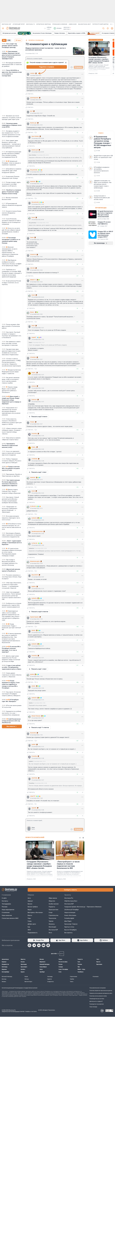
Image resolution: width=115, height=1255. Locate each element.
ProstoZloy (34, 433)
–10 (82, 291)
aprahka (32, 674)
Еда (29, 927)
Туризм (51, 921)
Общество (52, 901)
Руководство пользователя (96, 1004)
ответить (30, 94)
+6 (77, 213)
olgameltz (34, 808)
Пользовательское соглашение (97, 988)
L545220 (32, 73)
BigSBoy (34, 586)
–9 (82, 487)
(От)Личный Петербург (71, 909)
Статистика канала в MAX (10, 918)
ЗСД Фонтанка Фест (84, 24)
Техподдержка (6, 904)
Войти (33, 829)
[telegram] (34, 945)
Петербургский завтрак (100, 24)
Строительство (53, 915)
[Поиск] (103, 28)
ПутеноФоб (33, 732)
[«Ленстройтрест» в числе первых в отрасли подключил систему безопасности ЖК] (70, 850)
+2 (77, 132)
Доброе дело (32, 924)
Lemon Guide (73, 24)
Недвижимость (32, 932)
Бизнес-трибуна (33, 907)
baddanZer (32, 181)
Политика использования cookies (98, 996)
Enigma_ (34, 372)
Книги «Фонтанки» (70, 915)
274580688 (34, 458)
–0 (82, 146)
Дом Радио (68, 921)
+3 (77, 233)
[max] (29, 945)
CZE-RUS (32, 268)
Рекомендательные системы (96, 998)
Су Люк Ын (33, 506)
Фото (50, 932)
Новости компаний (35, 837)
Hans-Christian (35, 136)
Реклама (4, 907)
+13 (77, 119)
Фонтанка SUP (6, 24)
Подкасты (52, 907)
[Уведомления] (108, 28)
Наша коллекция (69, 912)
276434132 (33, 254)
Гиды (29, 918)
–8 (82, 198)
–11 (82, 626)
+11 (77, 198)
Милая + (32, 312)
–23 (82, 368)
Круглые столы (69, 927)
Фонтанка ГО (30, 24)
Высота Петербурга (70, 930)
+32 (77, 804)
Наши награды (93, 1006)
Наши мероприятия (8, 909)
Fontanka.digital (69, 918)
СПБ (9, 40)
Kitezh (33, 325)
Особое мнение (54, 904)
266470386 (34, 778)
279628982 (33, 357)
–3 (82, 94)
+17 (77, 177)
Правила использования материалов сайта (100, 993)
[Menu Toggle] (3, 28)
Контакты (5, 901)
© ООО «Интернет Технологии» (46, 1010)
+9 (77, 382)
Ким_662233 (35, 575)
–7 (82, 382)
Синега (32, 237)
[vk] (39, 945)
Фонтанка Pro (68, 898)
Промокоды (100, 208)
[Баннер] (24, 33)
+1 (77, 94)
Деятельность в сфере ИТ (96, 1001)
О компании (6, 912)
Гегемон (32, 422)
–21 (82, 682)
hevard (33, 217)
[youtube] (43, 945)
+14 (77, 291)
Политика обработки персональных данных (100, 990)
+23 (77, 571)
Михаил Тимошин (36, 716)
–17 (82, 571)
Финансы (52, 924)
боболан (34, 386)
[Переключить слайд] (113, 49)
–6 (82, 132)
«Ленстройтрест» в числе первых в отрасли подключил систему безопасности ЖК (68, 865)
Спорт (50, 912)
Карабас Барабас (34, 617)
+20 (77, 682)
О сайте (4, 898)
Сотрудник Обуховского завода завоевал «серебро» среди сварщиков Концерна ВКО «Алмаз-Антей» (39, 865)
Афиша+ (30, 901)
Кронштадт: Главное (70, 924)
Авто (29, 898)
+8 (77, 443)
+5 (77, 333)
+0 (77, 166)
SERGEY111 (33, 279)
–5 (82, 213)
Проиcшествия (53, 909)
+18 (77, 626)
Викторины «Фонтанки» (35, 912)
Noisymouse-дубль (35, 561)
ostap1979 (32, 796)
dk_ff (31, 111)
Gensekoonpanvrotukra (37, 531)
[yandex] (48, 945)
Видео (30, 909)
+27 (77, 740)
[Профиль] (112, 28)
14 (37, 682)
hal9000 (34, 744)
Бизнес (30, 904)
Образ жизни (53, 898)
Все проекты (68, 932)
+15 (77, 368)
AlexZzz (33, 630)
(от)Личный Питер (19, 24)
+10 (77, 468)
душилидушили (34, 97)
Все (4, 40)
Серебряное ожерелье (43, 24)
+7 (77, 455)
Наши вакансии (7, 915)
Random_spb (33, 123)
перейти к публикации (36, 40)
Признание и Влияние (59, 24)
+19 (77, 608)
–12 (82, 322)
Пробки (57, 28)
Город (29, 921)
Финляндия (52, 927)
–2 (82, 107)
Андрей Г (34, 337)
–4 (82, 353)
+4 (77, 107)
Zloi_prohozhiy (33, 169)
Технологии (52, 918)
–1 (82, 333)
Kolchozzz (34, 399)
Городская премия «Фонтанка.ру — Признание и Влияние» (83, 907)
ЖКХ (29, 930)
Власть (30, 915)
